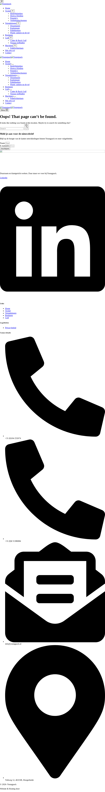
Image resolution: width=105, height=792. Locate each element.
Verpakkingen (10, 75)
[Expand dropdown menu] (13, 64)
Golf (7, 89)
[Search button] (26, 127)
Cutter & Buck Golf (18, 91)
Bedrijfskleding (16, 66)
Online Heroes (26, 789)
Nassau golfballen (17, 94)
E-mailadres (5, 146)
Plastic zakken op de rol (19, 84)
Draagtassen (15, 78)
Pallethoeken (15, 82)
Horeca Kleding (16, 68)
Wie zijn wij (10, 101)
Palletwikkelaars (16, 98)
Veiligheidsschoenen (18, 73)
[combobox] (12, 128)
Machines (9, 96)
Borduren (9, 87)
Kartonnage (15, 80)
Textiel (8, 64)
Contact (8, 103)
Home (7, 61)
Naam (2, 143)
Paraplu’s (14, 71)
